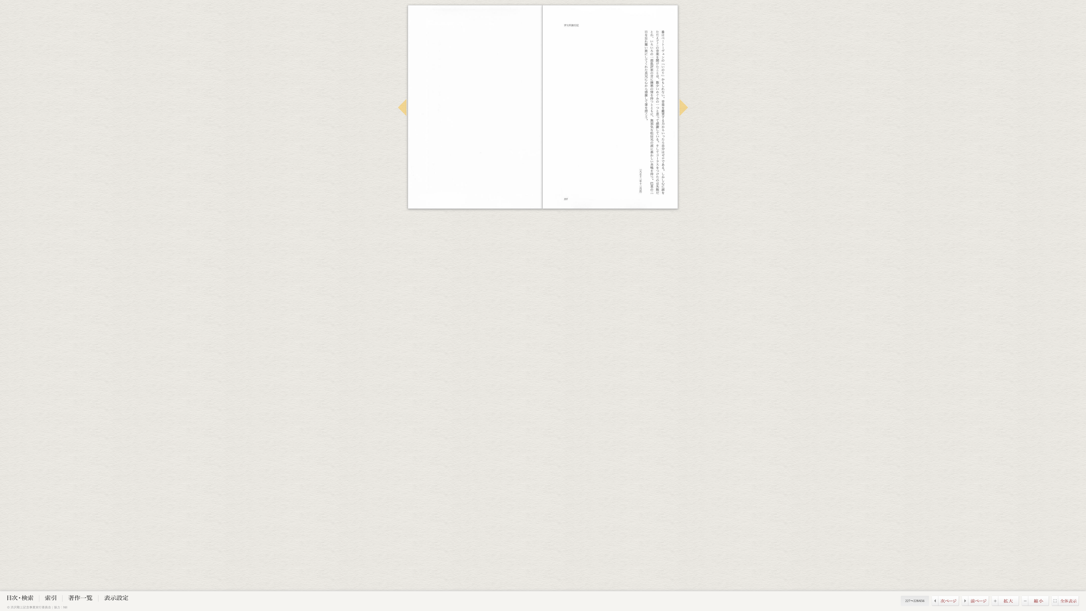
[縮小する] (1035, 604)
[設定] (116, 599)
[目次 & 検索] (20, 599)
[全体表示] (1065, 604)
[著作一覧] (80, 599)
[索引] (51, 599)
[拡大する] (1005, 604)
